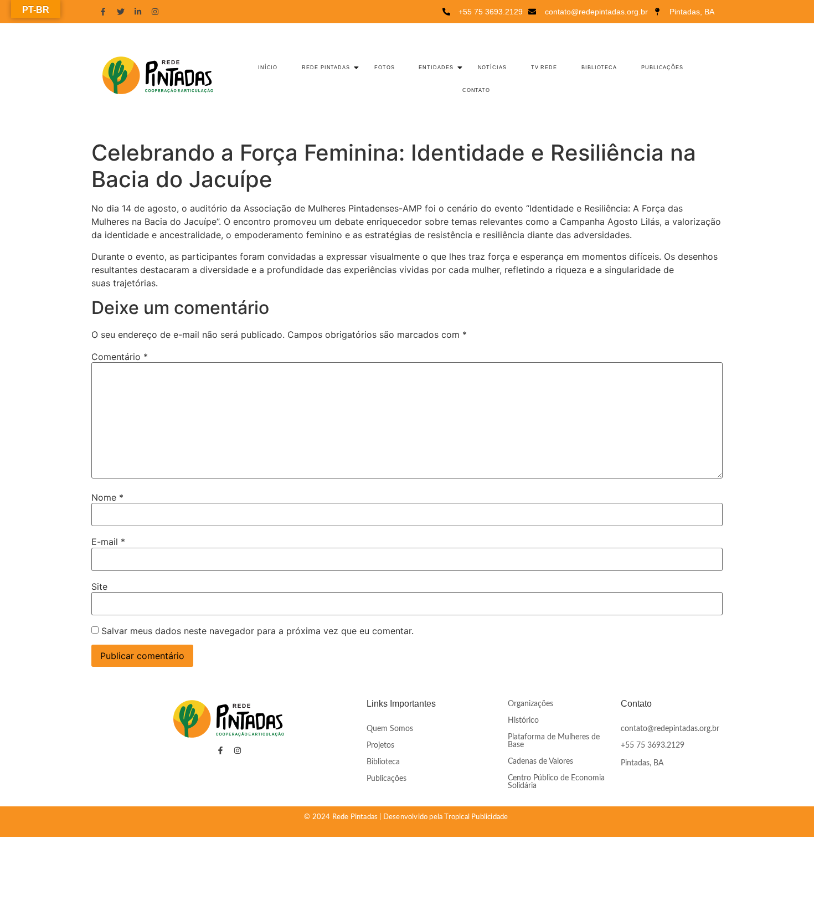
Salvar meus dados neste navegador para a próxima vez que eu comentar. (257, 630)
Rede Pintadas (326, 67)
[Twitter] (120, 12)
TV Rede (544, 67)
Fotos (384, 67)
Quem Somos (390, 729)
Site (99, 586)
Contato (476, 90)
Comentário (119, 356)
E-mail (108, 541)
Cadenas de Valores (540, 761)
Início (267, 67)
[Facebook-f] (103, 12)
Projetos (380, 745)
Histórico (523, 720)
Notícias (492, 67)
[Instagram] (155, 12)
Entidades (436, 67)
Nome (107, 497)
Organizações (530, 704)
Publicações (662, 67)
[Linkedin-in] (138, 12)
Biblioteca (599, 67)
